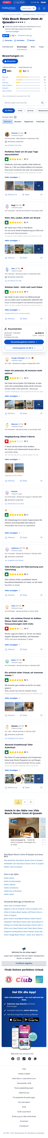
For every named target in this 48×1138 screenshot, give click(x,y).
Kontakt (34, 2)
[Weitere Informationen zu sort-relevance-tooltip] (15, 117)
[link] (39, 8)
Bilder (33, 47)
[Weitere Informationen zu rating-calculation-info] (29, 96)
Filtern (10, 110)
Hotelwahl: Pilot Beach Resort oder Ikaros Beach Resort (24, 922)
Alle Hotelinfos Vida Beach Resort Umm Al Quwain (23, 860)
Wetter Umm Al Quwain (13, 867)
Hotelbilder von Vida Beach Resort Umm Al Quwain (24, 863)
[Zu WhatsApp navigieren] (35, 1059)
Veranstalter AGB (24, 1083)
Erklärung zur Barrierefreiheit (24, 1116)
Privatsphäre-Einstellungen (24, 1097)
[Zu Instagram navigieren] (18, 1059)
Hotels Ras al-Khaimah (13, 891)
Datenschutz (24, 1093)
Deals (6, 2)
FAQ (24, 1069)
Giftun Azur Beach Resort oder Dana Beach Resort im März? (24, 928)
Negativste (28, 122)
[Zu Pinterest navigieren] (29, 1059)
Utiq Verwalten (24, 1102)
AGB (24, 1107)
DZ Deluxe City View (15, 281)
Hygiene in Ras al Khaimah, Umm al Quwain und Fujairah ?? (24, 909)
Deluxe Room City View (16, 504)
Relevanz (7, 122)
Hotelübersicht (7, 47)
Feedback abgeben (24, 963)
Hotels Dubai (9, 894)
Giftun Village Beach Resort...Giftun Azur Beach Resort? (24, 935)
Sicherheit (24, 1121)
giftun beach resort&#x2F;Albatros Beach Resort (22, 918)
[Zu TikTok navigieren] (24, 1059)
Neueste (17, 122)
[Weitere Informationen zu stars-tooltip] (24, 22)
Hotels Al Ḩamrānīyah (12, 881)
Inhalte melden (24, 1074)
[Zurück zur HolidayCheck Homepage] (8, 8)
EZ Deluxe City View (14, 145)
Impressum (24, 1126)
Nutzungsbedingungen (24, 1088)
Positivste (40, 122)
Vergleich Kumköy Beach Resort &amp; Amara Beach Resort (24, 931)
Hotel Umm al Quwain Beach (15, 905)
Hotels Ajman (9, 878)
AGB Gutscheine (24, 1112)
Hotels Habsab (9, 884)
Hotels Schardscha (11, 888)
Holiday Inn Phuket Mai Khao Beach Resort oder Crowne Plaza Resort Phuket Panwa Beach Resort (24, 925)
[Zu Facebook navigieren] (13, 1059)
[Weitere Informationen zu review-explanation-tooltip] (31, 36)
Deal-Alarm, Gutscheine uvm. (24, 1078)
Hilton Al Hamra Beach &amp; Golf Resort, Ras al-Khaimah (24, 912)
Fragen (41, 47)
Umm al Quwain (10, 915)
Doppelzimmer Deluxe (15, 560)
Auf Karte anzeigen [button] (12, 31)
